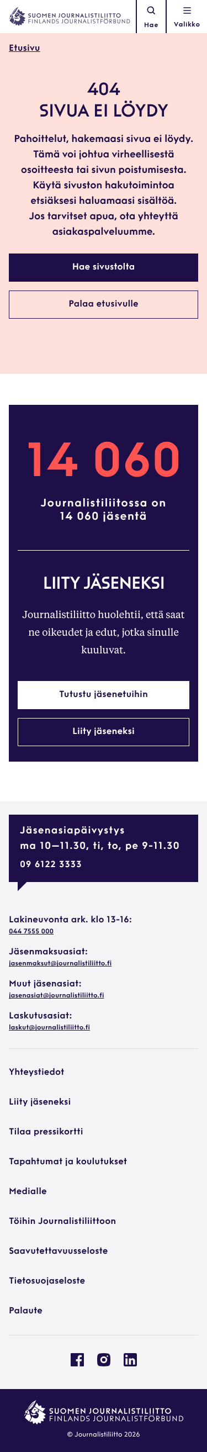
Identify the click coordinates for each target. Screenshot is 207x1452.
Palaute (26, 1311)
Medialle (28, 1191)
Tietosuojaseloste (47, 1281)
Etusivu (24, 48)
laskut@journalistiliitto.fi (49, 1028)
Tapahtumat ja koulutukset (68, 1162)
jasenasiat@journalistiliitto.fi (56, 995)
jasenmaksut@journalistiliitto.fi (60, 963)
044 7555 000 (31, 931)
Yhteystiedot (36, 1072)
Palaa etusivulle (103, 304)
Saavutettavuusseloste (58, 1251)
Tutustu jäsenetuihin (103, 694)
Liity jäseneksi (103, 731)
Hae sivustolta (103, 267)
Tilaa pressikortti (46, 1132)
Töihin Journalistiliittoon (62, 1221)
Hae (151, 25)
